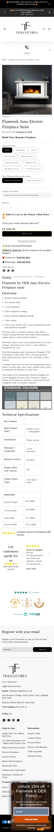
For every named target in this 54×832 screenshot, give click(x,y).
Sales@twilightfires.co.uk (20, 691)
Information (33, 728)
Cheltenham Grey (12, 163)
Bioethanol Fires (9, 766)
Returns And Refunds (37, 747)
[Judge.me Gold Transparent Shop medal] (27, 603)
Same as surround (34, 180)
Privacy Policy (34, 742)
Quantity (5, 203)
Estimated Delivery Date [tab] (23, 277)
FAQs (4, 787)
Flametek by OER (24, 132)
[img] (10, 564)
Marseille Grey (27, 156)
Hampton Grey (31, 163)
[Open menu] (4, 29)
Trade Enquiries (35, 751)
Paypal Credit (34, 733)
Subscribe (42, 649)
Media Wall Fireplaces (12, 761)
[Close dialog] (48, 786)
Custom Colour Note (10, 191)
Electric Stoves (9, 757)
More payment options (27, 241)
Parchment (20, 150)
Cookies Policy (34, 738)
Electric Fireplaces (10, 752)
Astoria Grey (10, 156)
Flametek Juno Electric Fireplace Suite (24, 60)
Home (4, 60)
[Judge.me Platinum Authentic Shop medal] (15, 603)
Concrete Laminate (12, 180)
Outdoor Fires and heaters (14, 770)
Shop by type (8, 728)
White (7, 150)
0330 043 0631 (14, 686)
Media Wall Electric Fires (13, 748)
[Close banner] (49, 4)
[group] (27, 12)
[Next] (49, 12)
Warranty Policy (35, 756)
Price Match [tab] (39, 277)
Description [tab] (6, 277)
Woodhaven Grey (12, 169)
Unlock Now (31, 819)
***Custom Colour (33, 169)
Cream (33, 150)
